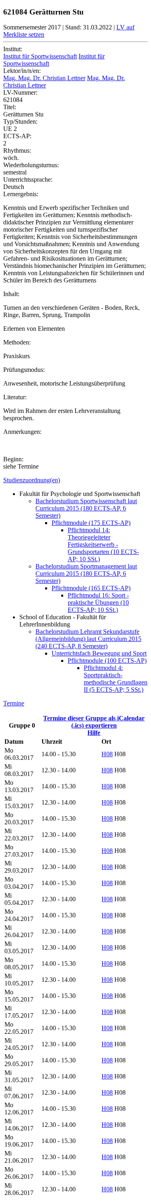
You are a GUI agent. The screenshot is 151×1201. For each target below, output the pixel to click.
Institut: (12, 49)
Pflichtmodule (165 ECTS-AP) (91, 588)
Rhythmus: (17, 150)
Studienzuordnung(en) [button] (31, 480)
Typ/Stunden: (20, 121)
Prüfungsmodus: (24, 369)
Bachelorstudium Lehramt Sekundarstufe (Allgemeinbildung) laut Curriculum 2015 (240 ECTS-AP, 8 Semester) (88, 638)
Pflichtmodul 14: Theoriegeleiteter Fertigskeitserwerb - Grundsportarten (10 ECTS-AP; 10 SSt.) (103, 544)
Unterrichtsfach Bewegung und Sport (99, 653)
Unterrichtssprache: (27, 179)
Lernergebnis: (20, 194)
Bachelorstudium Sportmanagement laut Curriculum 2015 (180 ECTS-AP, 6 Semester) (86, 573)
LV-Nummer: (20, 92)
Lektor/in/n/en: (22, 70)
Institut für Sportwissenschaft (40, 56)
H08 (107, 754)
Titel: (9, 107)
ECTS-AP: (17, 136)
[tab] (75, 480)
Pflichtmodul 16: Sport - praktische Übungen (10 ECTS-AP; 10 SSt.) (98, 602)
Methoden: (17, 342)
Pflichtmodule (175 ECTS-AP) (91, 522)
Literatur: (15, 397)
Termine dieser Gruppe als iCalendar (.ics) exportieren (94, 722)
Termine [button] (13, 703)
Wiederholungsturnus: (31, 165)
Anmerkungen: (22, 431)
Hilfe (93, 732)
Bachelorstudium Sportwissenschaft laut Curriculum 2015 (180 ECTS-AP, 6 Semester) (86, 508)
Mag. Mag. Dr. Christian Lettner (44, 78)
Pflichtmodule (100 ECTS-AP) (107, 660)
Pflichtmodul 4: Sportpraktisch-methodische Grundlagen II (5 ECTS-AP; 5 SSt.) (115, 678)
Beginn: (13, 459)
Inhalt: (11, 293)
